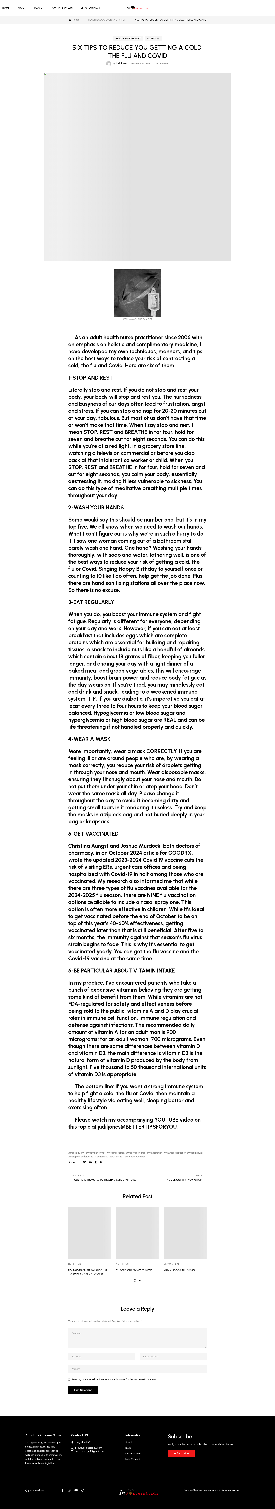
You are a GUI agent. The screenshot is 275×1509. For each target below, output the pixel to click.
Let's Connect (132, 1459)
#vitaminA (102, 1156)
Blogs (128, 1448)
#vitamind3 (117, 1156)
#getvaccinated (136, 1153)
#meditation (155, 1153)
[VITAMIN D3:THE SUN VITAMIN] (137, 1233)
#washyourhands (136, 1156)
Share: (71, 1162)
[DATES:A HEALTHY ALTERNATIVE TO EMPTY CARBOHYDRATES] (89, 1233)
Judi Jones (121, 63)
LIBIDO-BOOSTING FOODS (179, 1269)
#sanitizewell (196, 1153)
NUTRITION (153, 38)
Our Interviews (133, 1453)
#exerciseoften (117, 1153)
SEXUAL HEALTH (173, 1264)
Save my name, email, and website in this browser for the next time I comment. (114, 1379)
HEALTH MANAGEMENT (128, 38)
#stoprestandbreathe (81, 1156)
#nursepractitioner (176, 1153)
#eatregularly (77, 1153)
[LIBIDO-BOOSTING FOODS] (185, 1233)
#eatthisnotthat (96, 1153)
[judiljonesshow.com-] (137, 8)
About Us (130, 1442)
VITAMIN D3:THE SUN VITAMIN (134, 1269)
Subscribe (183, 1453)
